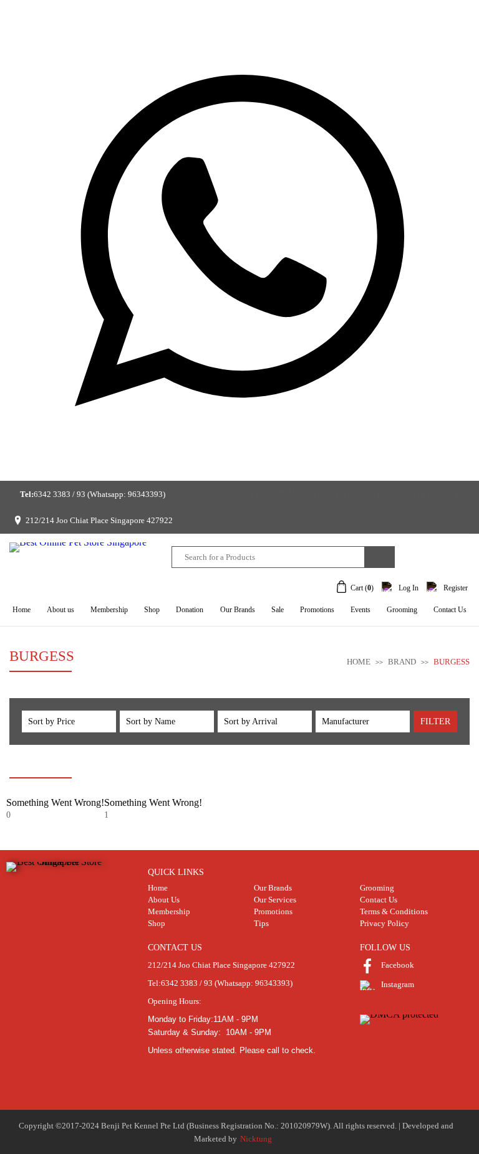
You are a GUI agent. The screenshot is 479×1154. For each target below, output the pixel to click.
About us (60, 609)
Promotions (317, 609)
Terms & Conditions (394, 911)
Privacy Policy (384, 923)
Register (455, 588)
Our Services (275, 899)
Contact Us (450, 609)
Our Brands (237, 609)
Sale (277, 609)
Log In (409, 588)
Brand (403, 661)
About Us (164, 899)
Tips (261, 923)
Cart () (362, 588)
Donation (189, 609)
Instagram (397, 984)
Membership (109, 609)
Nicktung (256, 1138)
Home (21, 609)
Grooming (402, 609)
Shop (152, 609)
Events (360, 609)
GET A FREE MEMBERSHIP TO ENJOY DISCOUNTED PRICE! (343, 494)
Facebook (397, 965)
